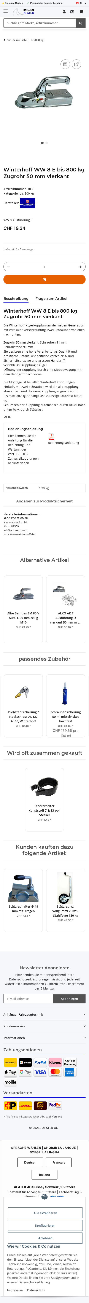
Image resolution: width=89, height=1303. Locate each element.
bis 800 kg (26, 193)
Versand (57, 1116)
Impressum (15, 1290)
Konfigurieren (45, 1225)
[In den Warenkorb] (6, 53)
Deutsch (30, 1162)
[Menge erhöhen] (80, 266)
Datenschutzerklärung (34, 1282)
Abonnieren (69, 999)
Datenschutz (36, 1290)
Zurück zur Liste (16, 40)
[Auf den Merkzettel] (76, 64)
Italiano (44, 1175)
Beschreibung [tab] (16, 299)
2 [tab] (46, 143)
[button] (64, 11)
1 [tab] (42, 143)
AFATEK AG (50, 1128)
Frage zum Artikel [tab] (51, 299)
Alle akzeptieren (45, 1213)
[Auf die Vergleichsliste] (65, 64)
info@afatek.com (51, 1196)
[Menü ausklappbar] (5, 9)
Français (58, 1162)
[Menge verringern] (8, 266)
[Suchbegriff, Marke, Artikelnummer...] (81, 23)
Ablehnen (45, 1238)
